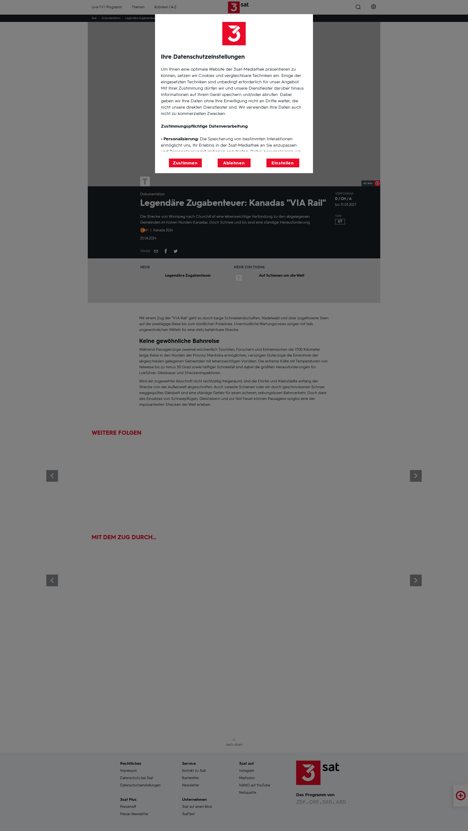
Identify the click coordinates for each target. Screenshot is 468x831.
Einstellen (283, 163)
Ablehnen (234, 163)
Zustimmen (185, 163)
